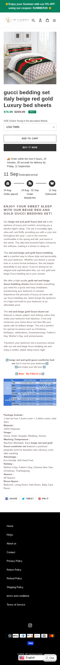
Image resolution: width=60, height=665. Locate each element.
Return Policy (14, 569)
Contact (11, 552)
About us (11, 543)
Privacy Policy (14, 560)
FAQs (10, 534)
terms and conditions (18, 595)
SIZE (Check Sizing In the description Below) (25, 121)
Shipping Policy (15, 587)
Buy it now (30, 147)
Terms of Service (16, 604)
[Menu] (54, 20)
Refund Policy (14, 578)
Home (10, 526)
